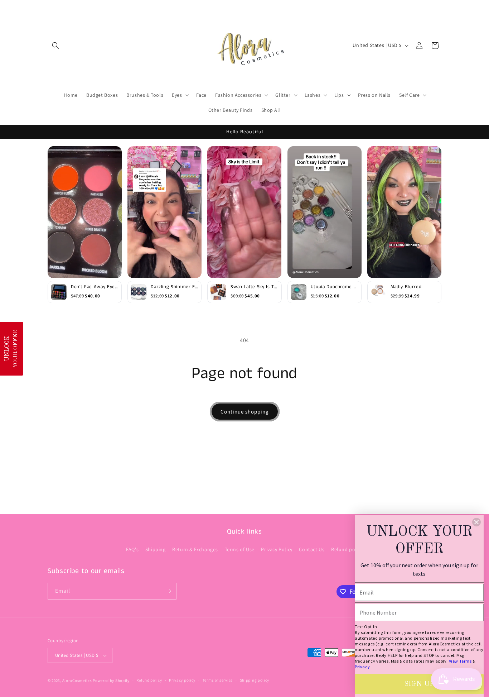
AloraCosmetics (77, 680)
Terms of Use (240, 549)
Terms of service (218, 680)
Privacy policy (182, 680)
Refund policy (347, 549)
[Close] (476, 522)
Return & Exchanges (195, 549)
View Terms (460, 661)
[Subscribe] (168, 591)
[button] (55, 45)
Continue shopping (245, 411)
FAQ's (132, 549)
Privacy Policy (276, 549)
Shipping (155, 549)
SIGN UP (419, 684)
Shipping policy (255, 680)
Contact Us (311, 549)
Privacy (362, 666)
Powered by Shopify (111, 680)
